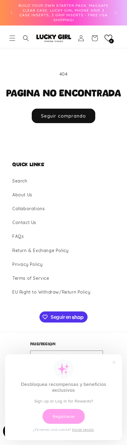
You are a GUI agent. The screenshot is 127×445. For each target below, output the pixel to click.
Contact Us (24, 222)
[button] (12, 38)
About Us (22, 195)
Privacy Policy (27, 264)
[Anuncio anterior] (11, 12)
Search (19, 181)
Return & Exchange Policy (40, 250)
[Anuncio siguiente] (115, 12)
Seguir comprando (63, 116)
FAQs (18, 236)
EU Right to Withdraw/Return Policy (51, 292)
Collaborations (28, 208)
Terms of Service (30, 278)
